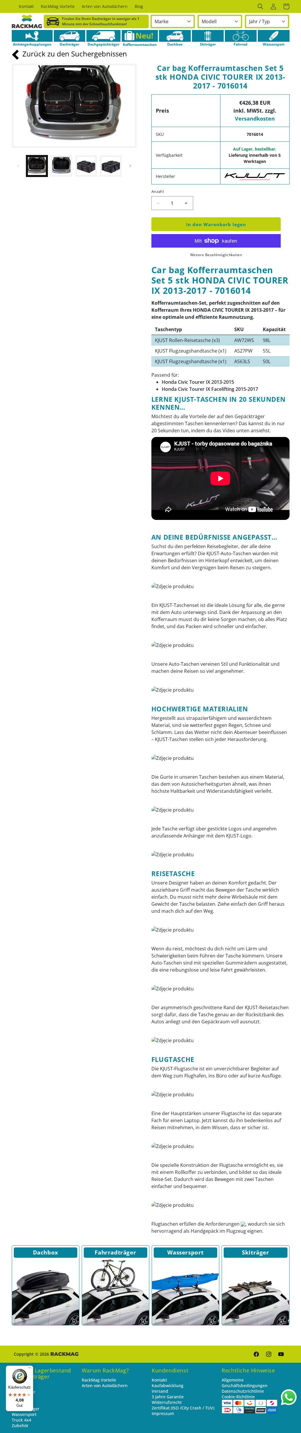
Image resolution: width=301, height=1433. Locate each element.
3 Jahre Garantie (168, 1396)
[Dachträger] (70, 36)
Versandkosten (255, 118)
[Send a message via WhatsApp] (289, 1397)
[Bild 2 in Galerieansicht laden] (61, 166)
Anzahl (157, 191)
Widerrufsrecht (167, 1402)
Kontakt (159, 1380)
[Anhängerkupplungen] (32, 36)
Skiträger (255, 1252)
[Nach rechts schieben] (130, 165)
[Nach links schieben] (18, 165)
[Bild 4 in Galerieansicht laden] (111, 166)
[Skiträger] (208, 36)
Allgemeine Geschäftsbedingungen (244, 1382)
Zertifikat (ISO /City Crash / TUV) (183, 1408)
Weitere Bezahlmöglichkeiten (216, 254)
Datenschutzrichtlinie (243, 1391)
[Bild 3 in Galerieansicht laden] (86, 166)
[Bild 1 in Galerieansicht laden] (37, 166)
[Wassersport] (274, 36)
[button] (260, 6)
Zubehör (20, 1425)
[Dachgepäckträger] (103, 36)
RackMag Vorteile (99, 1380)
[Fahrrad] (241, 36)
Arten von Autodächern (105, 1385)
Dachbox (45, 1252)
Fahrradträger (115, 1252)
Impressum (163, 1413)
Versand (160, 1391)
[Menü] (29, 1369)
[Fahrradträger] (115, 1291)
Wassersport (185, 1252)
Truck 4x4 (21, 1420)
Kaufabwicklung (167, 1385)
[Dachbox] (175, 36)
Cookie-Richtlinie (238, 1396)
